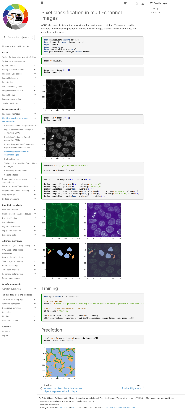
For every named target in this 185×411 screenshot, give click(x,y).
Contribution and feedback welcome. (119, 407)
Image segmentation (11, 114)
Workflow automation (11, 289)
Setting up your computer (13, 61)
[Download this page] (143, 3)
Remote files (7, 82)
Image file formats (10, 78)
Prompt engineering (11, 278)
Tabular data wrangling (12, 299)
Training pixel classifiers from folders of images (20, 165)
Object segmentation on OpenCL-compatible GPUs (19, 131)
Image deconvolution (11, 99)
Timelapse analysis (10, 270)
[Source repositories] (137, 3)
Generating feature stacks (15, 170)
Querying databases (11, 304)
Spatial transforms (10, 103)
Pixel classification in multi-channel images (17, 153)
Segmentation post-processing (16, 190)
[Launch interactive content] (125, 3)
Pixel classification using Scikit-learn (20, 125)
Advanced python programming (16, 245)
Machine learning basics (12, 86)
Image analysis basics (12, 74)
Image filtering (8, 95)
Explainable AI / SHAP (11, 231)
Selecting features (12, 175)
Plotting (5, 316)
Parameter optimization (12, 274)
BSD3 (73, 407)
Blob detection (8, 195)
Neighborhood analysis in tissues (16, 214)
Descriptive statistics (11, 308)
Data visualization (10, 320)
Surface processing (10, 199)
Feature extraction (10, 209)
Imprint (5, 335)
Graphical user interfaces (13, 257)
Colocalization (8, 222)
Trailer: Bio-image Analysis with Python (19, 57)
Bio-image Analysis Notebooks (15, 46)
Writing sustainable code (13, 69)
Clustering (6, 312)
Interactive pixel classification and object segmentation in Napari (19, 146)
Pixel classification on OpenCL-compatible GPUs (18, 138)
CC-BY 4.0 (62, 407)
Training (154, 8)
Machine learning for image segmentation (14, 119)
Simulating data (9, 235)
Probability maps (11, 159)
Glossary (6, 331)
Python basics (8, 65)
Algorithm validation (11, 226)
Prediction (155, 12)
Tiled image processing (12, 261)
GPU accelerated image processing (12, 251)
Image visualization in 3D (13, 90)
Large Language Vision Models (15, 186)
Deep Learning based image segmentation (14, 180)
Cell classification (9, 218)
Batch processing (10, 265)
